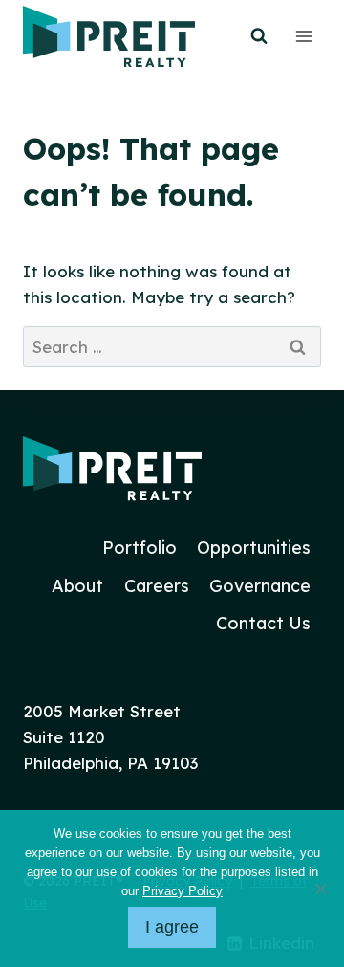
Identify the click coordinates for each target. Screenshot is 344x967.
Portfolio (139, 548)
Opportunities (254, 548)
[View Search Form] (259, 36)
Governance (260, 586)
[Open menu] (303, 36)
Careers (156, 586)
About (77, 586)
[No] (320, 888)
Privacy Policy (182, 891)
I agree (172, 926)
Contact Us (263, 623)
